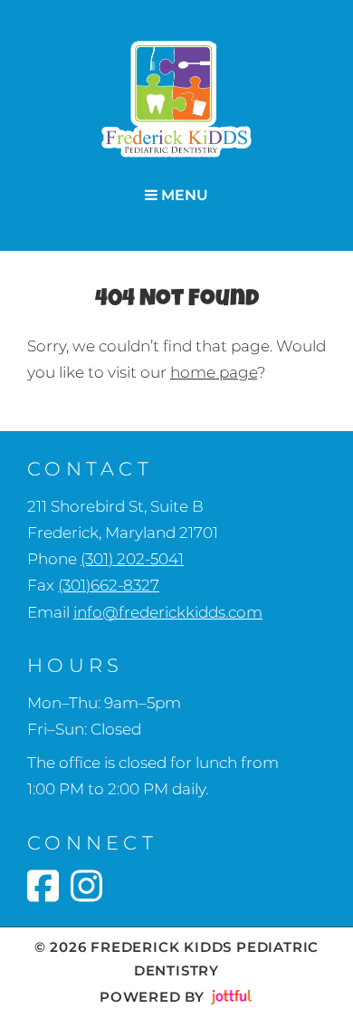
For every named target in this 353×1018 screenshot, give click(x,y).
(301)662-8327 (108, 585)
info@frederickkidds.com (167, 612)
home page (213, 372)
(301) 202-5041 (132, 559)
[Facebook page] (43, 886)
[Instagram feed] (86, 886)
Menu (182, 195)
